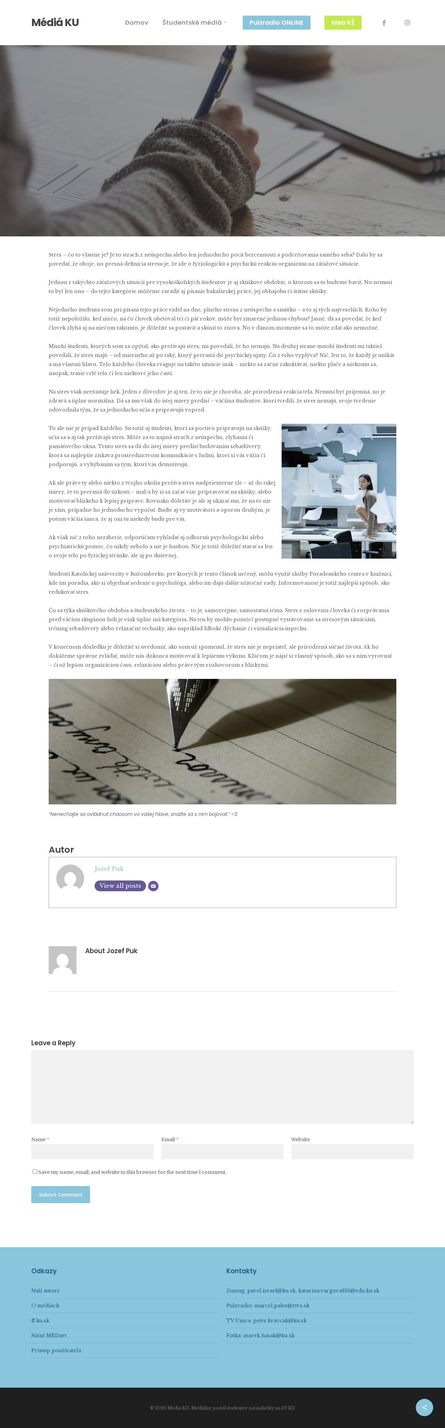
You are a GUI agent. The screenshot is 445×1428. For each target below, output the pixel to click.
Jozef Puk (172, 210)
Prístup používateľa (56, 1350)
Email (170, 1139)
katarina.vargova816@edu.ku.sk (338, 1291)
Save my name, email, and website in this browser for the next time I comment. (132, 1172)
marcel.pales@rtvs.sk (281, 1306)
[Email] (153, 886)
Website (300, 1139)
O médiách (45, 1306)
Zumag (222, 149)
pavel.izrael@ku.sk (271, 1291)
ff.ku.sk (40, 1320)
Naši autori (45, 1291)
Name (40, 1139)
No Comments (267, 210)
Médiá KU (55, 22)
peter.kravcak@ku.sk (280, 1320)
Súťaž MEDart (48, 1335)
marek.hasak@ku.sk (268, 1335)
